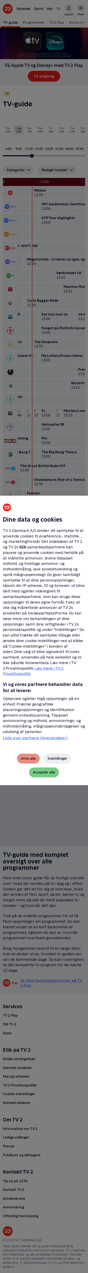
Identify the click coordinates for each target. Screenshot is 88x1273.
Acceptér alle (44, 772)
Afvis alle (28, 758)
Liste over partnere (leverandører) (35, 738)
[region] (44, 636)
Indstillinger (57, 758)
